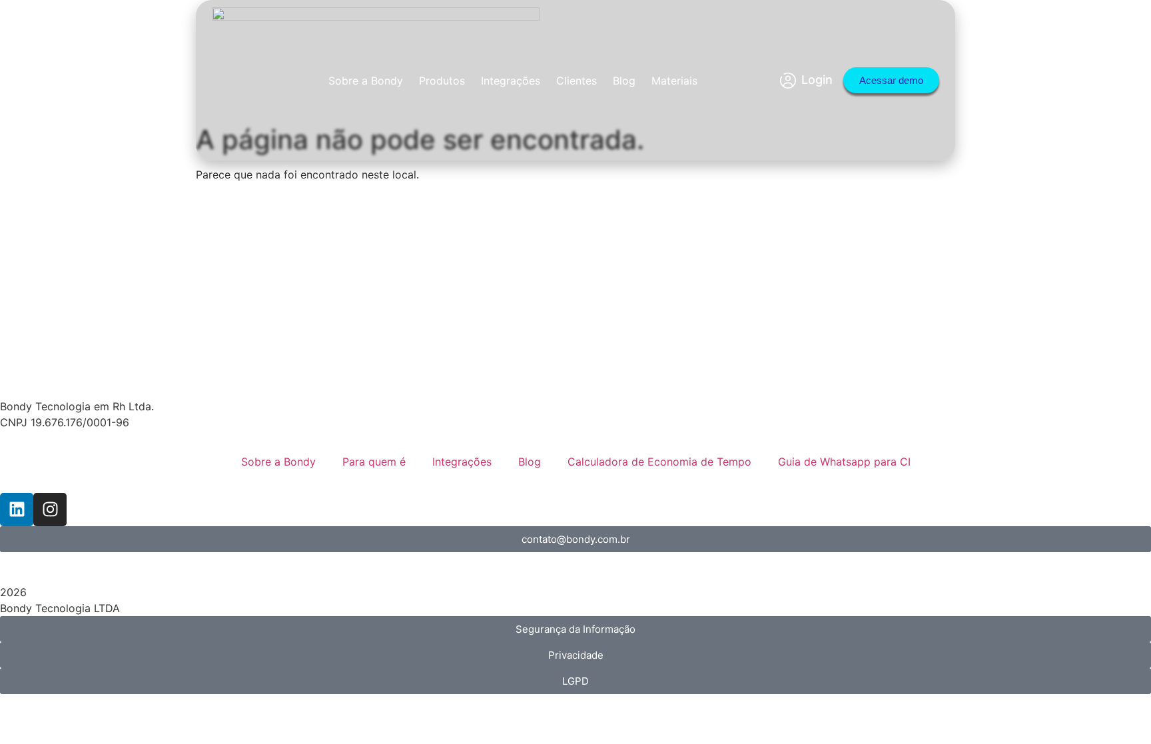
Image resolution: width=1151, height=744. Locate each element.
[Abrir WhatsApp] (1118, 710)
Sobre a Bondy (365, 80)
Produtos (442, 80)
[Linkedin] (16, 509)
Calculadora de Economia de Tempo (659, 461)
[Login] (788, 81)
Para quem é (374, 461)
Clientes (576, 80)
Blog (624, 80)
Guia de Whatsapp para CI (844, 461)
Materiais (674, 80)
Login (817, 80)
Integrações (510, 80)
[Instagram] (50, 509)
